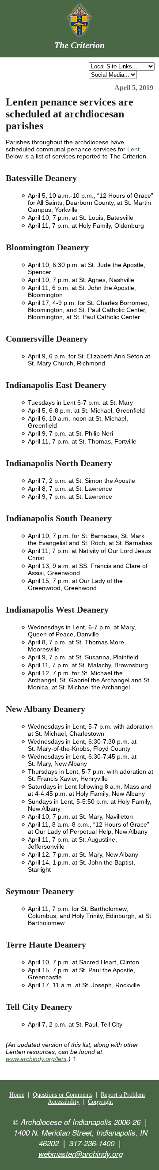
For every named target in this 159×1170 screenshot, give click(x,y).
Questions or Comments (62, 1094)
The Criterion (79, 45)
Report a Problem (123, 1094)
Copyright (100, 1102)
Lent (133, 149)
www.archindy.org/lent (36, 1058)
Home (16, 1094)
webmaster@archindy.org (80, 1153)
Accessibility (64, 1102)
